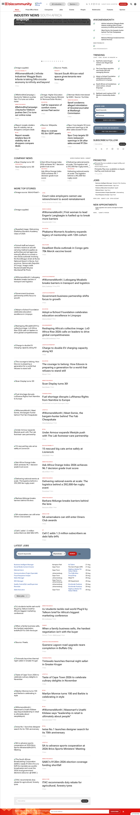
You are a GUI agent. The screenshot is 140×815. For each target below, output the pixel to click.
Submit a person (104, 212)
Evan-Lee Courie (47, 719)
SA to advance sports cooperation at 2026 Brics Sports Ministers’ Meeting (63, 747)
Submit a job (105, 198)
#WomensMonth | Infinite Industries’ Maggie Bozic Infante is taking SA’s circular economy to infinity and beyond (32, 78)
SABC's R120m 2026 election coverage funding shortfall (64, 763)
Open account (114, 198)
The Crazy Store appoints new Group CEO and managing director (105, 70)
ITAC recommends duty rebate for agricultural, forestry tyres (62, 784)
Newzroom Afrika (47, 507)
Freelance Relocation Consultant (104, 188)
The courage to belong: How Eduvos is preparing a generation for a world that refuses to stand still (64, 367)
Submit (88, 158)
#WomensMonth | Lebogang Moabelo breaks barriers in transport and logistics (66, 281)
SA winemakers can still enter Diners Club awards (63, 519)
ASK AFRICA (44, 168)
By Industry (112, 57)
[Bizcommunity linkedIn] (87, 4)
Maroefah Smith (47, 222)
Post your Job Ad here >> (110, 131)
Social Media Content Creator (103, 185)
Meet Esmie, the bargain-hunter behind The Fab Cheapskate (112, 31)
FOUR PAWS (45, 455)
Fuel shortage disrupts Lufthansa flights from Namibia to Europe (65, 398)
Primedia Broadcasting (101, 166)
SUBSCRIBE (115, 811)
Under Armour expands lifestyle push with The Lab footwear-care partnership (65, 434)
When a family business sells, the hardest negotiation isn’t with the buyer (66, 630)
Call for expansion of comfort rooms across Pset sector (51, 108)
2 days (95, 57)
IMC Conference (47, 619)
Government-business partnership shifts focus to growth (65, 298)
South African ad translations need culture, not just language (106, 86)
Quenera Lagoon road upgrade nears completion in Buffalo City (63, 646)
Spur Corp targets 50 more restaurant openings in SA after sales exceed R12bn (78, 139)
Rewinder (17, 586)
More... (95, 212)
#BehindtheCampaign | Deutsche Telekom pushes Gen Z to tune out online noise (26, 111)
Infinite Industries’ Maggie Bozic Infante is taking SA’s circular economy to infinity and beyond (112, 25)
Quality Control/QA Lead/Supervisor (26, 584)
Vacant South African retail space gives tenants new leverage (69, 76)
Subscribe (122, 144)
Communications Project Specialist (105, 192)
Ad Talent (71, 564)
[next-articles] (89, 165)
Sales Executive (19, 590)
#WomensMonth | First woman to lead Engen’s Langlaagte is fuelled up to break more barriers (66, 215)
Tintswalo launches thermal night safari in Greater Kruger (65, 663)
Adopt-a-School (46, 319)
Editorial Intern (99, 190)
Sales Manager (19, 578)
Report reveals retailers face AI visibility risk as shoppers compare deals (24, 140)
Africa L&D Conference (49, 338)
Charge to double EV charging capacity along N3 (65, 349)
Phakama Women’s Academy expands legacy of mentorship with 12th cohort (64, 233)
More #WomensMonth (100, 48)
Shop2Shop (72, 575)
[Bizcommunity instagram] (94, 4)
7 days (100, 57)
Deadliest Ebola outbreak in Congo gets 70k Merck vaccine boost (65, 249)
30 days (105, 57)
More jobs (96, 198)
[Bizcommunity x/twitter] (89, 4)
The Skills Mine (73, 573)
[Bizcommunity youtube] (96, 4)
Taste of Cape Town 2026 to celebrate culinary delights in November (64, 679)
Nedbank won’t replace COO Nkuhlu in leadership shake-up (106, 95)
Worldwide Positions (75, 584)
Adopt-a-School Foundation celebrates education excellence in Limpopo (106, 78)
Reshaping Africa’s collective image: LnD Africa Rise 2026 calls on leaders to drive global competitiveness (66, 332)
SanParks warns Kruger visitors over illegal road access (104, 62)
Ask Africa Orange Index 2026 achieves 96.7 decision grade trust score (51, 174)
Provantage (70, 168)
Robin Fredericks (47, 286)
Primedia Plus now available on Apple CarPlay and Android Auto (110, 170)
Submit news (106, 4)
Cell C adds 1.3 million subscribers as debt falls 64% (64, 535)
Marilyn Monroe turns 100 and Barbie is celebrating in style (65, 695)
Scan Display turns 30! (24, 167)
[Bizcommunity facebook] (92, 4)
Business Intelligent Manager (103, 183)
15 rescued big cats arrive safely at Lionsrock (62, 450)
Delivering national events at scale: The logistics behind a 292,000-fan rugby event (78, 174)
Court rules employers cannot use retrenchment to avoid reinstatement (63, 198)
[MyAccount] (135, 4)
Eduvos (44, 374)
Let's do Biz (135, 814)
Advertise (114, 4)
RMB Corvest (57, 635)
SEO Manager (18, 581)
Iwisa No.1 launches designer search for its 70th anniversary (65, 731)
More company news (77, 158)
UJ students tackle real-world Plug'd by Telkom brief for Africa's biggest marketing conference (65, 612)
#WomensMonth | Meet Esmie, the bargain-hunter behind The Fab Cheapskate (62, 416)
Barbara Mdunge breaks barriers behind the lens (65, 502)
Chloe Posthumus (47, 423)
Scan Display (19, 164)
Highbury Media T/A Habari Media (74, 570)
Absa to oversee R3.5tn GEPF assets (51, 132)
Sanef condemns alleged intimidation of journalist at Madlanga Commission (78, 107)
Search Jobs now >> (109, 120)
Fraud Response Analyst (102, 194)
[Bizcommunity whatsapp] (99, 4)
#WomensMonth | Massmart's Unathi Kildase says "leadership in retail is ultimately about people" (64, 713)
